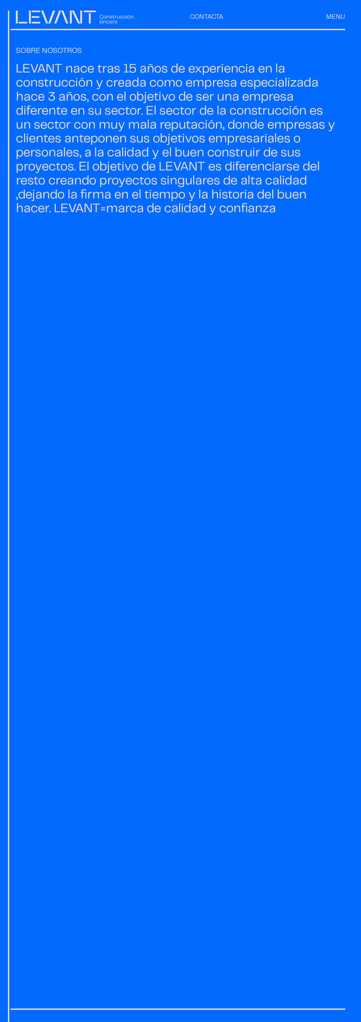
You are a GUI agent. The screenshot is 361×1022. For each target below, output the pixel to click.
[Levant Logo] (74, 17)
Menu (335, 17)
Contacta (206, 17)
